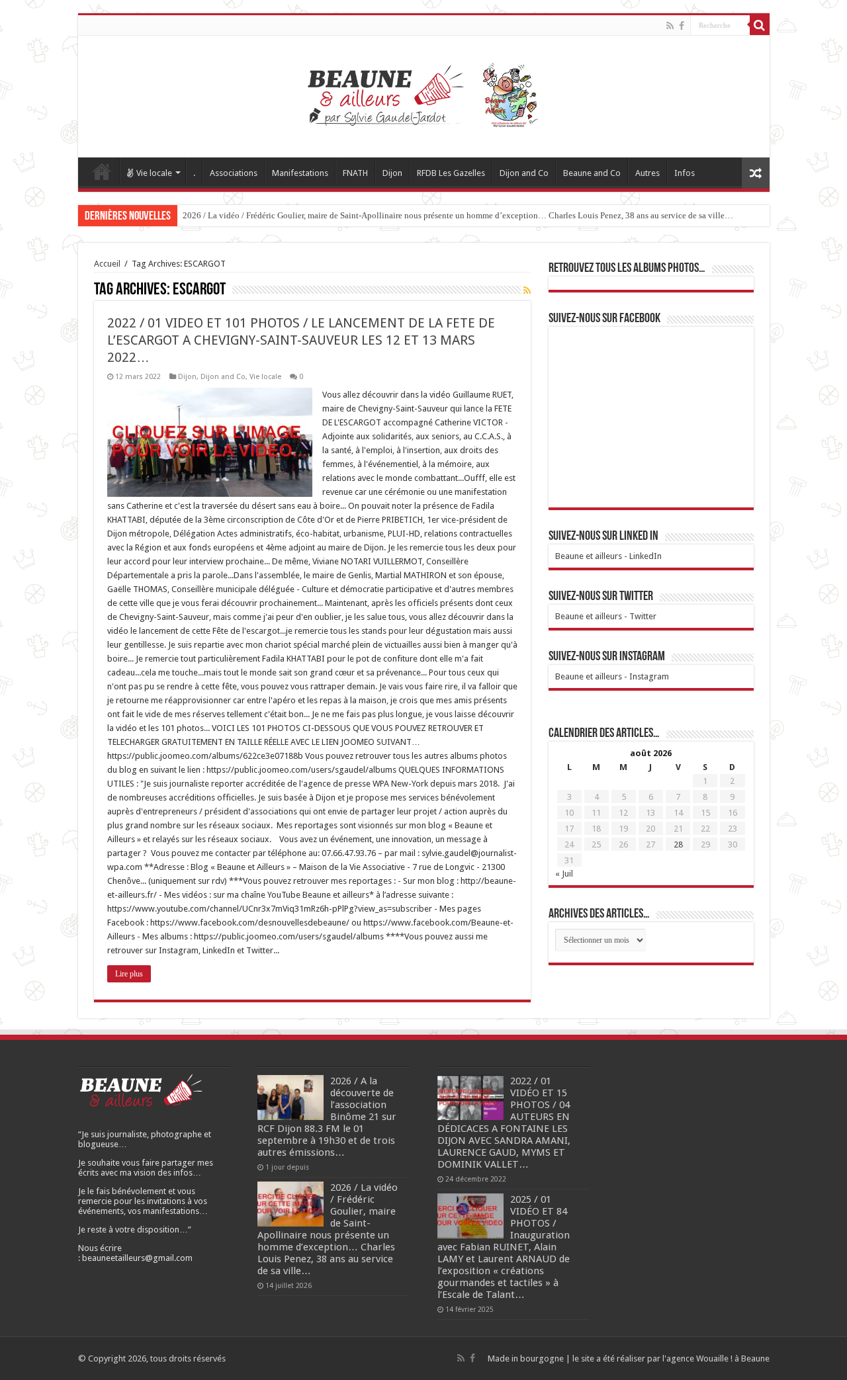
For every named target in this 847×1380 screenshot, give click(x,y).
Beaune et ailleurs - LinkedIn (608, 556)
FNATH (355, 173)
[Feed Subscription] (527, 290)
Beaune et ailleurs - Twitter (605, 616)
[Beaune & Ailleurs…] (424, 94)
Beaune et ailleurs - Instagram (612, 676)
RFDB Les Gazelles (451, 173)
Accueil (102, 171)
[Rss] (670, 26)
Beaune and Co (592, 173)
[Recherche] (760, 25)
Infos (684, 173)
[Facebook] (682, 26)
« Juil (564, 874)
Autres (647, 173)
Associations (233, 173)
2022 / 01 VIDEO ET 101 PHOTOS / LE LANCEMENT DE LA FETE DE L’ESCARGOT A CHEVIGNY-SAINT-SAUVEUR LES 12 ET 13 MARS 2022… (301, 340)
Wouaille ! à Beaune (733, 1358)
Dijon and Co (524, 173)
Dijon (392, 173)
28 (678, 844)
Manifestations (300, 173)
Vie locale (154, 173)
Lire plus (129, 973)
